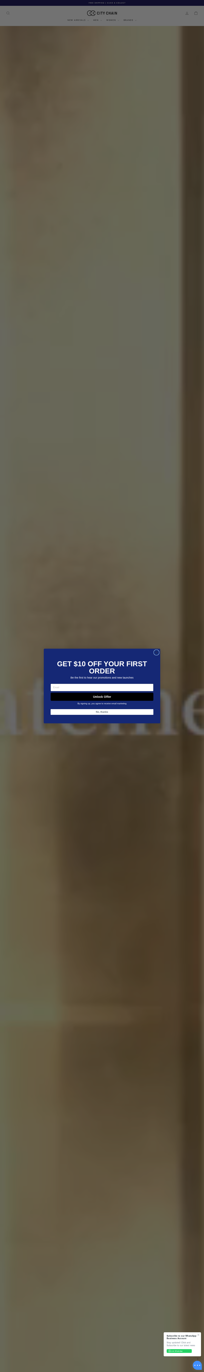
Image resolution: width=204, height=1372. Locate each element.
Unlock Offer (102, 696)
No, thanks (102, 712)
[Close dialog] (156, 652)
